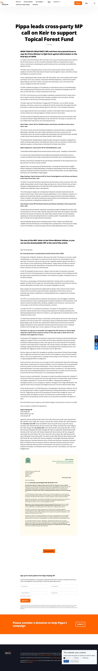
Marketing (85, 658)
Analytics (76, 658)
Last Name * (53, 584)
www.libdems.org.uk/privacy (45, 654)
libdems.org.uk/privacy (58, 606)
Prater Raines (29, 662)
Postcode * (53, 591)
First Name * (23, 584)
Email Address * (23, 591)
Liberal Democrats (33, 660)
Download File (49, 551)
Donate (80, 624)
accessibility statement (56, 657)
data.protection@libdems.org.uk (52, 607)
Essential (68, 658)
